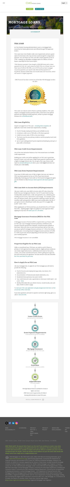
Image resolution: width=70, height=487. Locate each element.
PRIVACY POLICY (45, 428)
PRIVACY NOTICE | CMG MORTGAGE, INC (34, 431)
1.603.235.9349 (22, 294)
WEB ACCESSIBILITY (10, 428)
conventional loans (27, 116)
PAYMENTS (30, 9)
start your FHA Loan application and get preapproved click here (33, 288)
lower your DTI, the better (36, 210)
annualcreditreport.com (26, 163)
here (22, 281)
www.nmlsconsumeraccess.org (17, 458)
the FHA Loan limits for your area (23, 256)
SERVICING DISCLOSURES (56, 428)
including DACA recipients (42, 126)
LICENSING (22, 428)
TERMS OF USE (67, 429)
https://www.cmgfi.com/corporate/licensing (17, 480)
